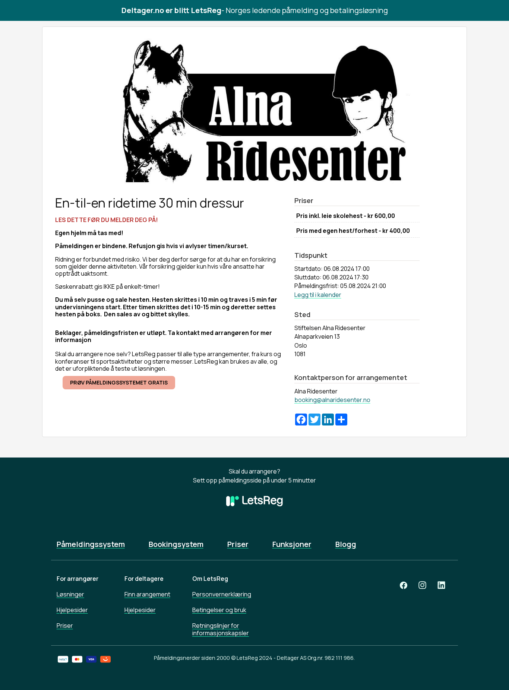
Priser (238, 544)
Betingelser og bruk (219, 610)
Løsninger (70, 594)
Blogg (345, 544)
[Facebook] (403, 585)
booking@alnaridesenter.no (332, 400)
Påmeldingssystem (91, 544)
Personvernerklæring (221, 594)
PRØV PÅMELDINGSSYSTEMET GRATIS (119, 382)
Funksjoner (292, 544)
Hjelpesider (72, 610)
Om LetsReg (210, 579)
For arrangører (77, 579)
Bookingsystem (176, 544)
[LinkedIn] (441, 585)
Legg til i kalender (317, 295)
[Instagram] (422, 585)
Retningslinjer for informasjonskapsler (220, 629)
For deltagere (144, 579)
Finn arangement (147, 594)
